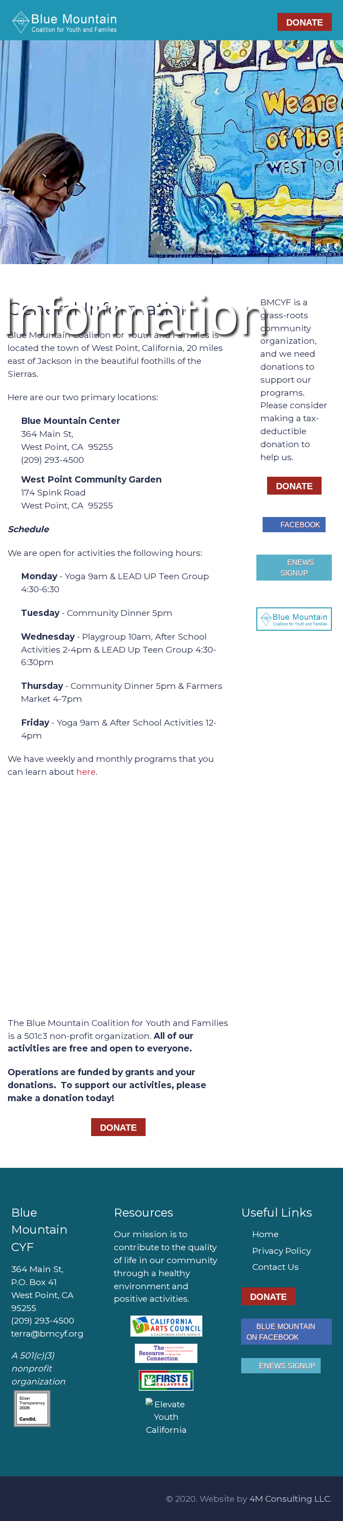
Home (265, 1234)
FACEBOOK (299, 525)
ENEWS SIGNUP (297, 568)
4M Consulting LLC (289, 1498)
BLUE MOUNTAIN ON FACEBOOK (281, 1332)
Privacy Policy (281, 1250)
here (86, 771)
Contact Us (275, 1266)
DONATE (304, 22)
